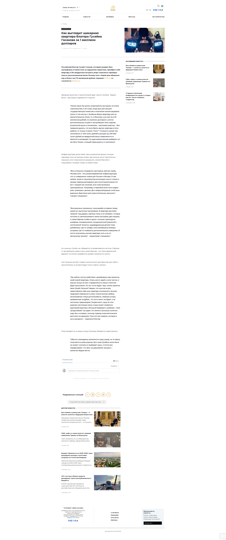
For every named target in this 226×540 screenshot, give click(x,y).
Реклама (114, 520)
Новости (86, 17)
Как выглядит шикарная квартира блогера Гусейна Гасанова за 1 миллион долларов (81, 38)
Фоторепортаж (158, 17)
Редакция (114, 515)
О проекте (115, 512)
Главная (65, 17)
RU (147, 10)
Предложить (148, 523)
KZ (150, 10)
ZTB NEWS (66, 48)
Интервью (110, 17)
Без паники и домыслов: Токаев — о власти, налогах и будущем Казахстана (137, 68)
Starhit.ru (76, 81)
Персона (131, 17)
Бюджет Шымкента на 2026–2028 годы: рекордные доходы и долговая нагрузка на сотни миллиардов (77, 455)
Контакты (115, 517)
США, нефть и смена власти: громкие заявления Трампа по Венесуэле (138, 81)
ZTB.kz (108, 78)
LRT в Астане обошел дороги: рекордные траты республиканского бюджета (76, 478)
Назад (65, 24)
